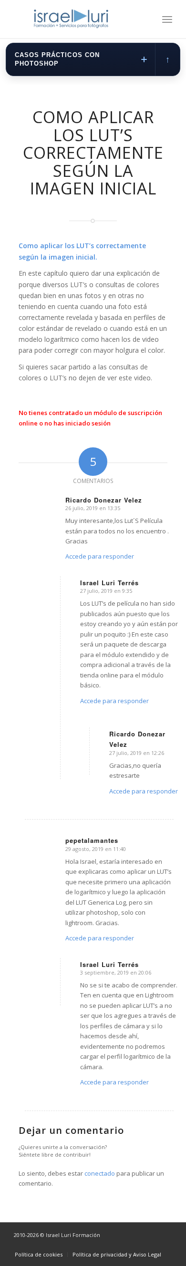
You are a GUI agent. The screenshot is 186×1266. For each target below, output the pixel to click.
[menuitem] (167, 19)
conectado (99, 1173)
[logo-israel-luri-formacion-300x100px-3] (77, 19)
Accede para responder (99, 556)
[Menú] (167, 19)
